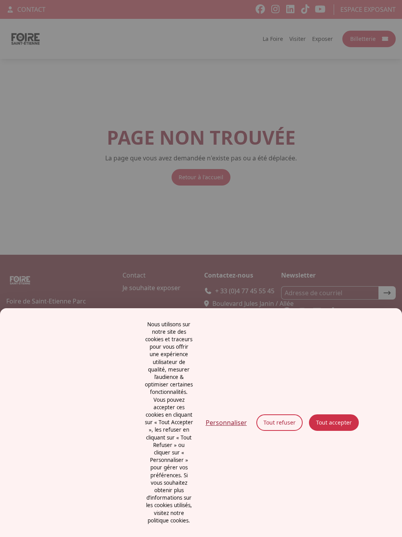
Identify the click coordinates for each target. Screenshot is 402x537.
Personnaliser (226, 422)
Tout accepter (334, 422)
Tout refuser (279, 422)
